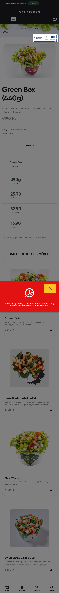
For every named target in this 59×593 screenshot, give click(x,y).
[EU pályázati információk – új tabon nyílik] (45, 38)
